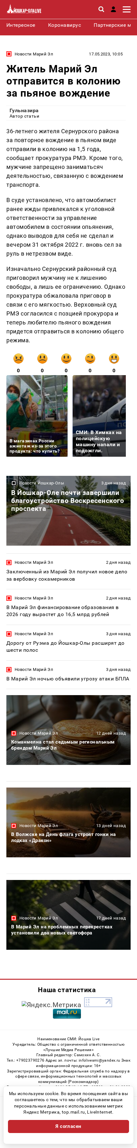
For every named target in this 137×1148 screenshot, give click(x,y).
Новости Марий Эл (34, 54)
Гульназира (24, 110)
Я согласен (68, 1126)
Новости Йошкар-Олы (41, 483)
